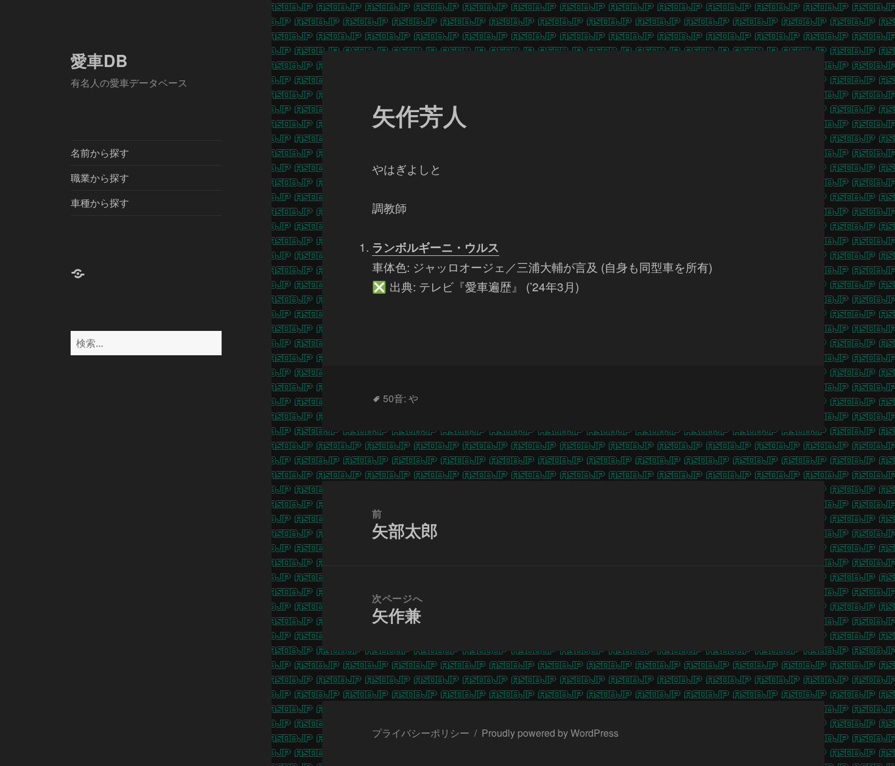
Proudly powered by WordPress (550, 733)
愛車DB (99, 60)
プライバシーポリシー (420, 733)
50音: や (400, 398)
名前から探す (100, 153)
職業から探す (100, 178)
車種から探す (100, 203)
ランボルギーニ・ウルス (435, 247)
